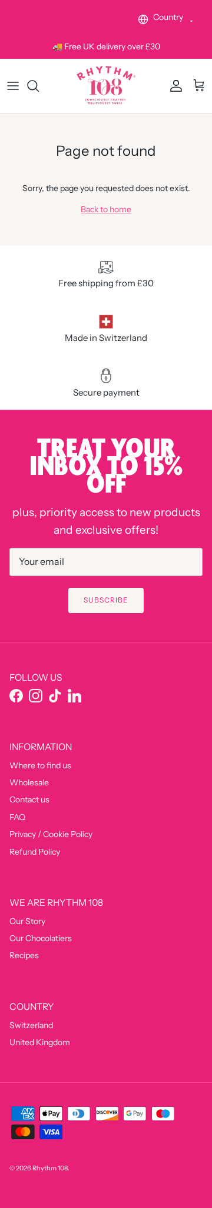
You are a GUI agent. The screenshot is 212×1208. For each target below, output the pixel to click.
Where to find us (40, 765)
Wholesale (29, 782)
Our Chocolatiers (40, 938)
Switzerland (31, 1025)
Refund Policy (34, 851)
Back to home (106, 209)
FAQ (17, 817)
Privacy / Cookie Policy (50, 834)
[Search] (39, 86)
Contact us (29, 799)
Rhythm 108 (50, 1168)
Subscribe (106, 599)
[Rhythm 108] (106, 85)
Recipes (24, 955)
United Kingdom (39, 1042)
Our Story (27, 921)
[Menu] (13, 86)
